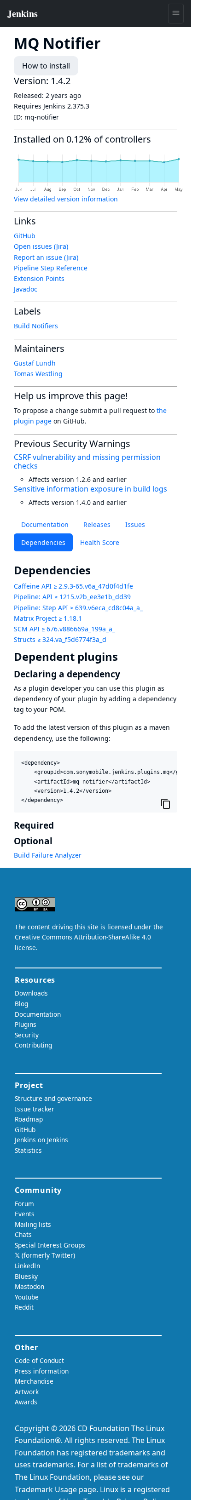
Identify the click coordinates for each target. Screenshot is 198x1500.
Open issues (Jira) (41, 246)
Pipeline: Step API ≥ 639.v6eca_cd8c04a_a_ (78, 607)
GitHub (24, 235)
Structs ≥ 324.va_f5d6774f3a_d (60, 639)
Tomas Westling (38, 373)
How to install (46, 66)
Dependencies (43, 542)
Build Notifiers (36, 325)
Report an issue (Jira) (46, 257)
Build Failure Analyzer (48, 855)
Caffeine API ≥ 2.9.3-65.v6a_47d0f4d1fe (73, 586)
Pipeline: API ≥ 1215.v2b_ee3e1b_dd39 (72, 596)
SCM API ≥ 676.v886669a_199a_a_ (64, 628)
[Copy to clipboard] (165, 803)
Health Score (99, 542)
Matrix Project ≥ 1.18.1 (48, 618)
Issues (135, 524)
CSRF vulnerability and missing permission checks (87, 461)
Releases (97, 524)
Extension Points (39, 278)
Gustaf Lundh (35, 363)
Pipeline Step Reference (50, 267)
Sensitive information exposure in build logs (90, 489)
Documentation (45, 524)
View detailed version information (66, 199)
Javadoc (25, 289)
